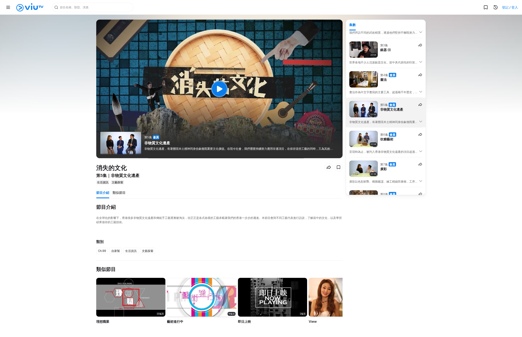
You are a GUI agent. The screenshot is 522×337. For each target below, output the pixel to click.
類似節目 (119, 193)
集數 (352, 25)
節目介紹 (102, 193)
